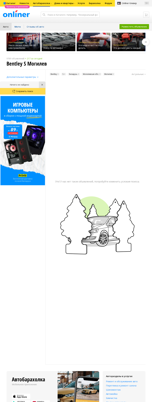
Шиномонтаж (113, 389)
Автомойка (111, 393)
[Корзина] (146, 15)
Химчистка (111, 397)
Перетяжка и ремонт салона (121, 385)
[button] (145, 41)
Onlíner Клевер (129, 3)
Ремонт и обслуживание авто (122, 381)
